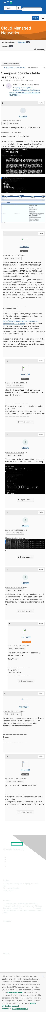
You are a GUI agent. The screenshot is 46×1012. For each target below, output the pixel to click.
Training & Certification (11, 963)
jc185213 (23, 116)
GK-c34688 (26, 637)
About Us (6, 925)
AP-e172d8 (25, 374)
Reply (4, 123)
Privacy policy (8, 938)
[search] (18, 8)
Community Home (8, 42)
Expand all (8, 67)
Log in (35, 18)
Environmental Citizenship (12, 935)
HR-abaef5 (24, 247)
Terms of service (9, 941)
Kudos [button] (41, 103)
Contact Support (9, 960)
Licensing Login (8, 970)
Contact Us (7, 931)
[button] (43, 976)
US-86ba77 (24, 707)
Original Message (25, 422)
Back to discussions (11, 64)
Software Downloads (10, 967)
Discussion (23, 42)
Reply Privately (13, 123)
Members (7, 46)
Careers (5, 928)
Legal (5, 945)
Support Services (9, 957)
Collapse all (20, 67)
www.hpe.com (27, 908)
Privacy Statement (15, 992)
